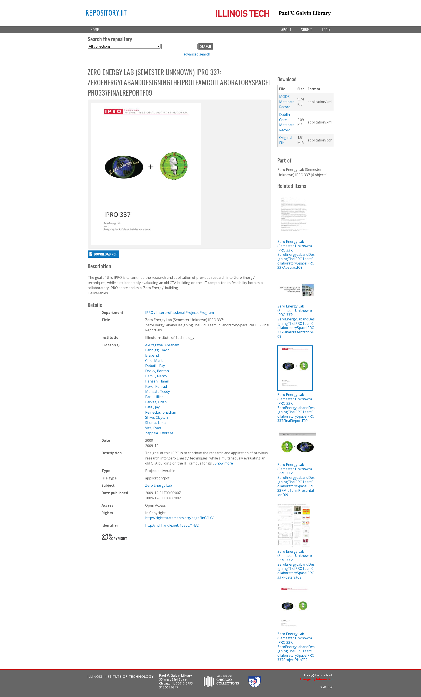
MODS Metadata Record (286, 101)
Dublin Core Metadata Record (286, 122)
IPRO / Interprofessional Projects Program (179, 312)
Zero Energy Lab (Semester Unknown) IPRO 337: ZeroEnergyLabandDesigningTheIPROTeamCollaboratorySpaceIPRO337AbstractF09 (296, 254)
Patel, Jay (152, 407)
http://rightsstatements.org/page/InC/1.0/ (179, 517)
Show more (224, 463)
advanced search (197, 54)
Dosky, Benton (157, 370)
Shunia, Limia (155, 422)
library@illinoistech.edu (318, 675)
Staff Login (326, 687)
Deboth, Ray (155, 365)
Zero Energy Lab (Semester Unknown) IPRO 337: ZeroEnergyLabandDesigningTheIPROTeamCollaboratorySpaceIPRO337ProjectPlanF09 (296, 646)
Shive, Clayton (156, 417)
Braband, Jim (155, 355)
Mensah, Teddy (157, 391)
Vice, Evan (153, 427)
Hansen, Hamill (157, 381)
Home (95, 29)
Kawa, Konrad (156, 386)
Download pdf (105, 254)
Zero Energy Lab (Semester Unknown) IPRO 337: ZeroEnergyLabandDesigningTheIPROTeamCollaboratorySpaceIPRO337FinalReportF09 (296, 407)
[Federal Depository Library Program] (254, 686)
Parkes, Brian (156, 402)
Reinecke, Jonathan (160, 412)
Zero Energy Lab (158, 485)
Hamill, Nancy (156, 376)
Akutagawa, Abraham (162, 345)
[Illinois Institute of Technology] (120, 677)
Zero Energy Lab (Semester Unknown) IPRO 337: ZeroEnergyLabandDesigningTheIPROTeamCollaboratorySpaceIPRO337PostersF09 (296, 564)
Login (326, 29)
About (286, 29)
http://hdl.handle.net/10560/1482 (172, 525)
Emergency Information (316, 679)
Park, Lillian (154, 396)
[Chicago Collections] (221, 686)
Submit (306, 29)
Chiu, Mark (154, 360)
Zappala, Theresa (159, 433)
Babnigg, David (157, 350)
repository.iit (106, 12)
